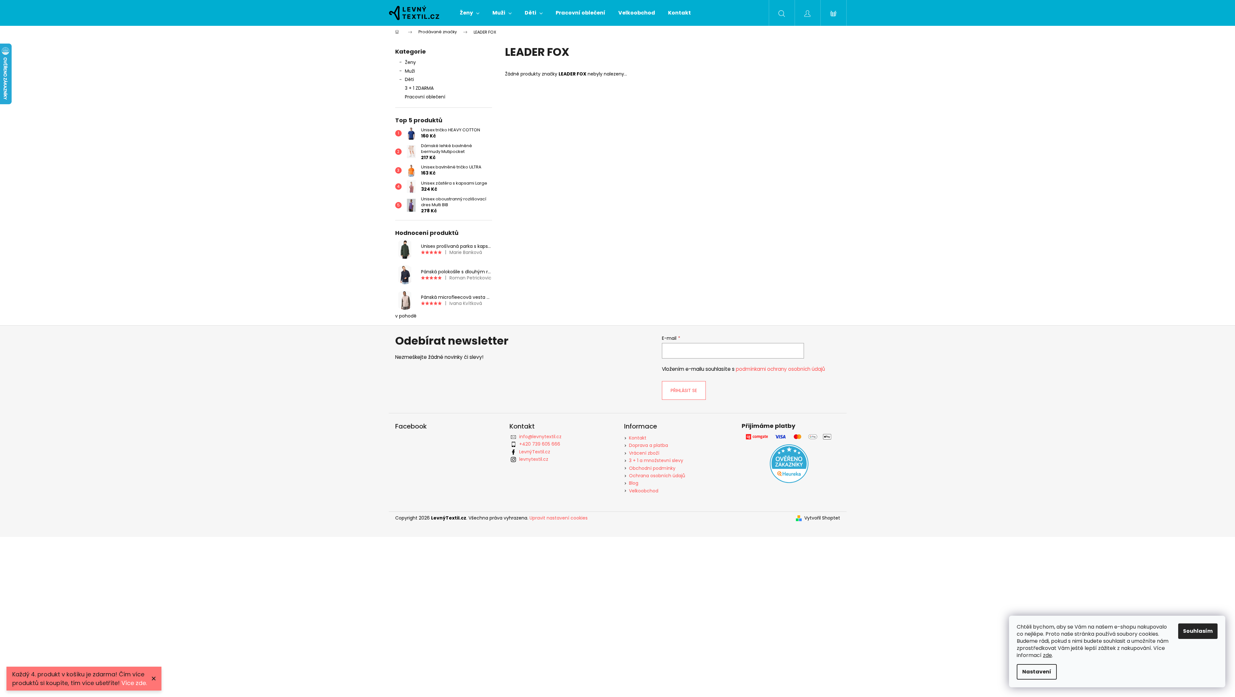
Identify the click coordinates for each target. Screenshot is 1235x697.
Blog (633, 483)
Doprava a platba (648, 445)
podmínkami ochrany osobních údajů (780, 369)
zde (1047, 655)
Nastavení (1036, 671)
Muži (410, 71)
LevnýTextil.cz (534, 452)
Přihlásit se (684, 390)
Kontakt (637, 438)
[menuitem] (469, 13)
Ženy (410, 62)
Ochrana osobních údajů (657, 475)
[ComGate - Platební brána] (789, 436)
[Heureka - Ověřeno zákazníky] (789, 463)
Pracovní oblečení (425, 97)
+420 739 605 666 (539, 444)
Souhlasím (1198, 631)
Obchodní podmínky (652, 468)
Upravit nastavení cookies (559, 518)
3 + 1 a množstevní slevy (656, 460)
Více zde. (134, 683)
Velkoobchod (643, 491)
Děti (409, 79)
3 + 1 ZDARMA (419, 88)
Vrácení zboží (644, 453)
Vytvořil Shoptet (822, 518)
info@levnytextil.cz (540, 436)
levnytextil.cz (533, 459)
